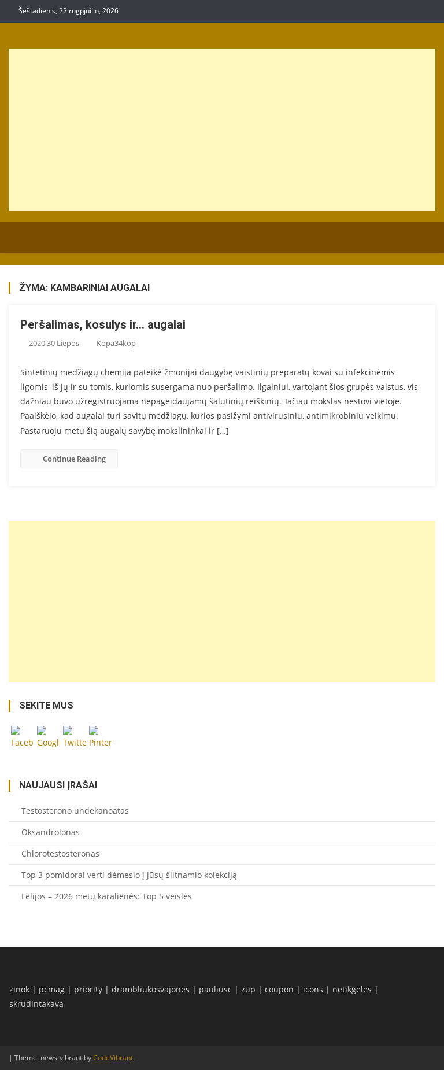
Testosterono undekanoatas (75, 810)
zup (248, 989)
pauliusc (215, 989)
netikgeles (352, 989)
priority (88, 989)
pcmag (52, 989)
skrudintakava (36, 1003)
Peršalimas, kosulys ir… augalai (103, 324)
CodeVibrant (113, 1057)
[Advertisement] (222, 130)
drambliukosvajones (151, 989)
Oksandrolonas (50, 832)
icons (313, 989)
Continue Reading (74, 458)
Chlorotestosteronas (60, 853)
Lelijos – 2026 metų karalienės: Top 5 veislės (106, 896)
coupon (279, 989)
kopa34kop (116, 343)
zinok (19, 989)
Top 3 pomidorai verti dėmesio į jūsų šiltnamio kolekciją (129, 874)
